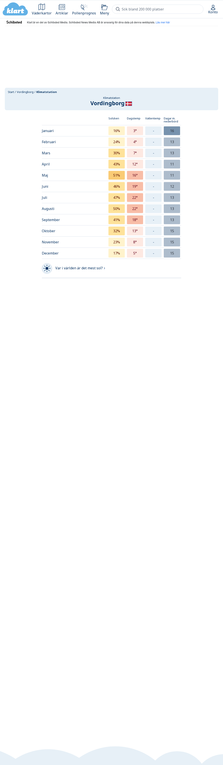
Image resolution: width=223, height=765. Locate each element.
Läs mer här (163, 22)
